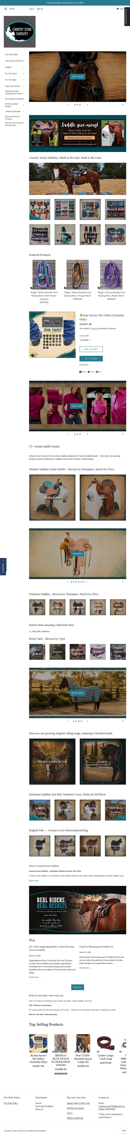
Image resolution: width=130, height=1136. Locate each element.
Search (38, 1103)
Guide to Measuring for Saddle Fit (96, 946)
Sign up (40, 9)
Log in (31, 9)
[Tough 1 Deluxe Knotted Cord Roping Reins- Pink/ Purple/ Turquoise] (44, 275)
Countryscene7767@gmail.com (112, 1106)
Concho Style (84, 336)
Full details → (85, 365)
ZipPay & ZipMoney (75, 1118)
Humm (70, 1113)
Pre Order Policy (11, 1103)
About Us (39, 1109)
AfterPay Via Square (75, 1108)
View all (77, 987)
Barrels (77, 554)
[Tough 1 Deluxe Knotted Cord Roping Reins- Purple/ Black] (111, 275)
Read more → (35, 977)
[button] (3, 568)
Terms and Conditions (44, 1106)
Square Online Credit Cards (78, 1103)
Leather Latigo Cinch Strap (106, 1057)
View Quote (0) (126, 17)
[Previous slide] (67, 104)
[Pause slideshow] (123, 104)
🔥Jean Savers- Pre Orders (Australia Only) (38, 1058)
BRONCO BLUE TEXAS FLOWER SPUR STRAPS (61, 1060)
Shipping (94, 328)
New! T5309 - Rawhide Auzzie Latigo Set (83, 1058)
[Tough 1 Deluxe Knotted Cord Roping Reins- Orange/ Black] (78, 275)
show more (33, 880)
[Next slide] (87, 104)
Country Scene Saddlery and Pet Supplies (31, 1131)
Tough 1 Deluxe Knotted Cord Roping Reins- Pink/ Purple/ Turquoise (44, 295)
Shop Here (77, 77)
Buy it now (91, 359)
